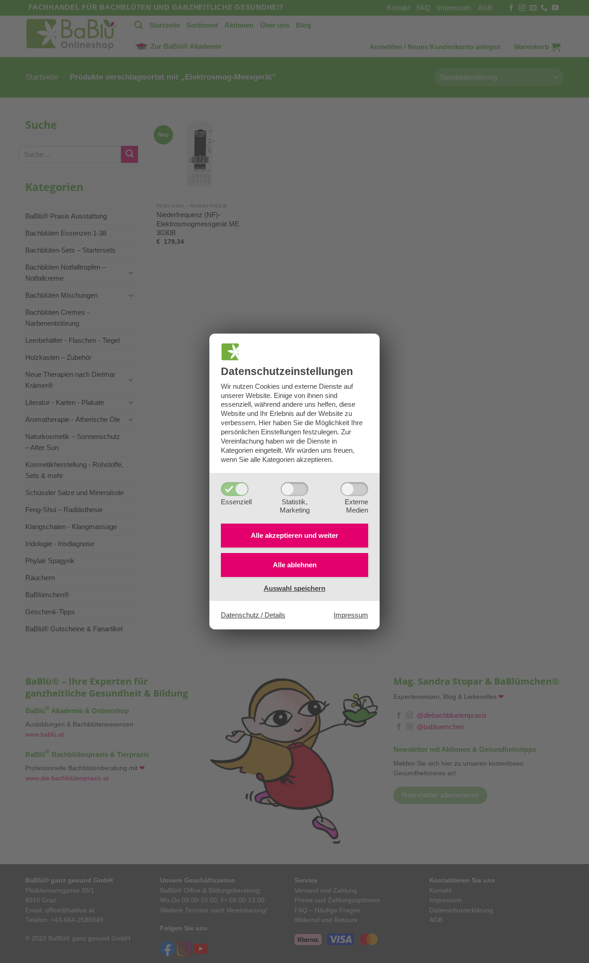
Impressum (351, 615)
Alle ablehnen (295, 565)
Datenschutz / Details (253, 615)
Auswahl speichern (294, 588)
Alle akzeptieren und (294, 535)
